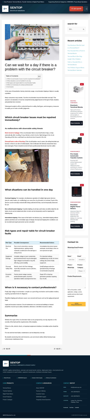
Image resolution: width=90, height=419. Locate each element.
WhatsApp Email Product (75, 247)
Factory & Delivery (41, 391)
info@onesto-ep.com (76, 387)
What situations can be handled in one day (19, 81)
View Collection (75, 123)
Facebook (65, 407)
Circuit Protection (7, 396)
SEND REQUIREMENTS (76, 304)
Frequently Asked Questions (43, 399)
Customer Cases (40, 394)
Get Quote (77, 8)
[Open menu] (86, 8)
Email (79, 256)
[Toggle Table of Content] (38, 76)
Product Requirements (74, 276)
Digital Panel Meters (8, 394)
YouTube (71, 407)
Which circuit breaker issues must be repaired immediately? (23, 79)
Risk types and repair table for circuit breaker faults (21, 83)
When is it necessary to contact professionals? (20, 84)
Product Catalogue (7, 399)
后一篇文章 (58, 348)
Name (70, 256)
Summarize (10, 87)
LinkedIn (77, 407)
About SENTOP (40, 388)
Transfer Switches (7, 391)
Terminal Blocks (7, 388)
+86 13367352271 (75, 391)
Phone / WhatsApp (71, 266)
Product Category (80, 266)
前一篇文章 (6, 348)
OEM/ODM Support (41, 396)
